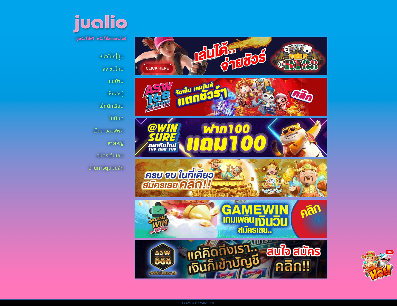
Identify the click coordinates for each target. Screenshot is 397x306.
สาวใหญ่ (116, 142)
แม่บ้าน (116, 80)
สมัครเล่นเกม (110, 154)
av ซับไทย (113, 68)
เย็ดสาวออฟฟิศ (108, 130)
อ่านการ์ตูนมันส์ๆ (106, 167)
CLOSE (390, 252)
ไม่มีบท (116, 117)
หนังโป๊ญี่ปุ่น (111, 55)
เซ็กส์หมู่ (115, 93)
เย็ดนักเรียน (111, 105)
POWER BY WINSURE (198, 303)
